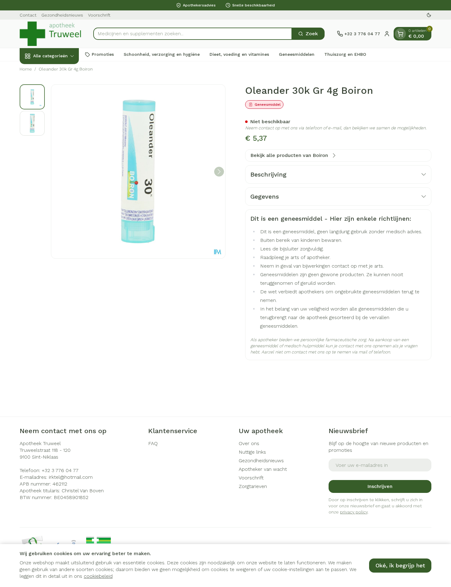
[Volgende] (219, 172)
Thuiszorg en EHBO (345, 54)
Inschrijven (379, 486)
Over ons (249, 443)
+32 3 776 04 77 (60, 470)
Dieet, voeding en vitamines (239, 54)
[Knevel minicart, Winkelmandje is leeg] (400, 33)
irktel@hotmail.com (71, 477)
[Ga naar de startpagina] (50, 34)
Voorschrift (99, 15)
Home (26, 69)
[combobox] (192, 34)
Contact (28, 15)
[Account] (387, 34)
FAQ (153, 443)
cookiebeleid (98, 576)
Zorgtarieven (253, 486)
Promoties (103, 54)
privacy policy (354, 511)
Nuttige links (252, 452)
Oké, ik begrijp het (400, 565)
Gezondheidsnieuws (62, 15)
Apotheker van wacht (263, 469)
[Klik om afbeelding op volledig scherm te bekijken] (138, 171)
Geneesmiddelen (296, 54)
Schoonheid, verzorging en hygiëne (162, 54)
